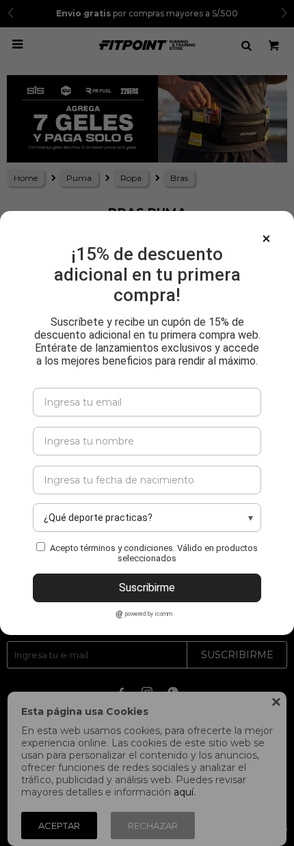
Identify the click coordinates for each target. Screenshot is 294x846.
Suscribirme (147, 587)
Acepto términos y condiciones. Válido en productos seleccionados (154, 553)
